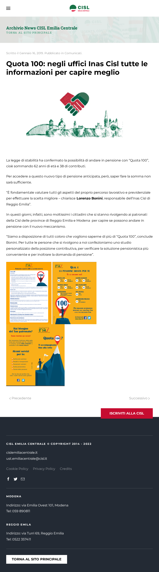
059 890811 (21, 511)
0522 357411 (21, 539)
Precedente (21, 398)
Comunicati (73, 53)
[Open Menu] (8, 8)
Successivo (138, 398)
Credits (66, 469)
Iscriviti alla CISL (127, 413)
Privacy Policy (44, 469)
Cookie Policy (17, 469)
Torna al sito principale (29, 32)
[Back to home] (79, 8)
